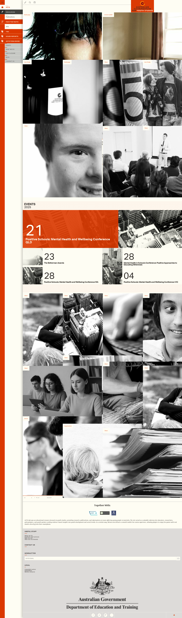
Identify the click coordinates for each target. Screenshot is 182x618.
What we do (29, 536)
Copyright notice (30, 569)
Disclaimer (28, 570)
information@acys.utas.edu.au (40, 4)
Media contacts (30, 572)
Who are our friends (31, 539)
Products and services (32, 537)
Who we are (29, 538)
